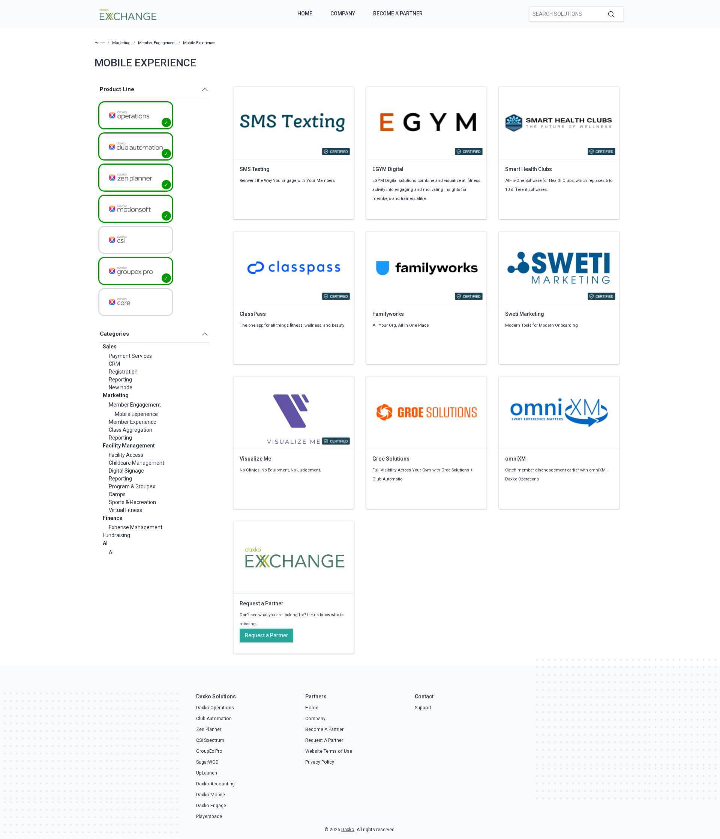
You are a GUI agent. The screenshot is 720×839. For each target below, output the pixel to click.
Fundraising (116, 535)
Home (304, 14)
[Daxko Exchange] (127, 14)
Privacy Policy (319, 762)
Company (342, 14)
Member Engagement (135, 405)
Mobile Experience (136, 414)
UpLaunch (206, 773)
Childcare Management (136, 463)
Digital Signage (126, 471)
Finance (112, 518)
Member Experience (132, 422)
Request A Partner (324, 740)
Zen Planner (208, 729)
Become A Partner (398, 14)
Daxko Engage (211, 805)
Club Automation (214, 718)
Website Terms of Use (328, 751)
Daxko (347, 829)
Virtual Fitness (125, 510)
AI (105, 543)
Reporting (120, 380)
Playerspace (209, 816)
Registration (123, 372)
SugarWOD (207, 762)
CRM (114, 364)
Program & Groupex (132, 486)
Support (423, 707)
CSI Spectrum (210, 740)
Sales (110, 347)
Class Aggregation (130, 430)
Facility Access (126, 455)
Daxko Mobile (210, 794)
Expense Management (135, 527)
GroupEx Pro (209, 751)
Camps (117, 494)
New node (120, 387)
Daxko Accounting (215, 783)
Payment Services (130, 356)
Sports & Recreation (132, 502)
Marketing (116, 395)
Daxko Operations (215, 707)
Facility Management (129, 446)
